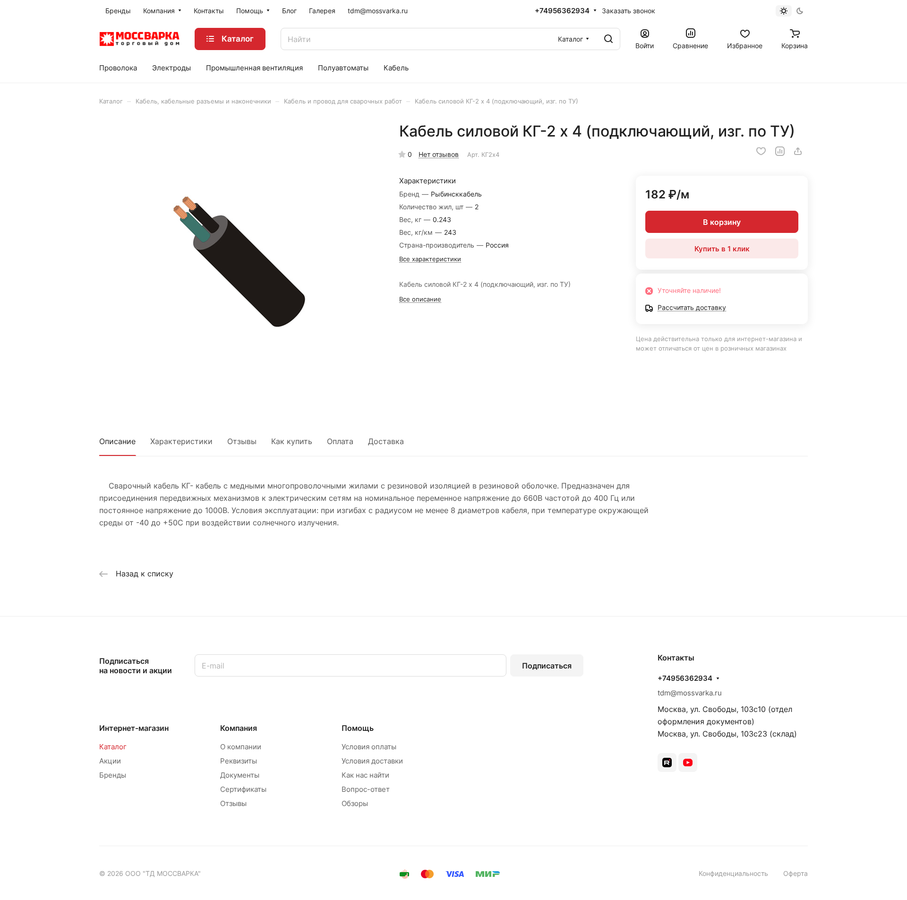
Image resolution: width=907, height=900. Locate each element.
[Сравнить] (780, 151)
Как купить (291, 441)
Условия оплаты (369, 746)
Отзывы (242, 441)
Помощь (358, 728)
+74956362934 (562, 11)
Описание (117, 441)
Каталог (113, 746)
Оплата (340, 441)
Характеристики (181, 441)
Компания (238, 728)
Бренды (112, 775)
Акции (110, 760)
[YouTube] (687, 762)
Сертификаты (243, 789)
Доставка (386, 441)
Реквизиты (238, 760)
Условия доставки (372, 760)
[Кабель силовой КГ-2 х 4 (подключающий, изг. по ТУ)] (239, 262)
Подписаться (547, 665)
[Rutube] (667, 762)
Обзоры (355, 803)
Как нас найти (365, 775)
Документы (239, 775)
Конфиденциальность (733, 873)
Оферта (795, 873)
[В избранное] (761, 151)
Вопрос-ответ (366, 789)
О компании (240, 746)
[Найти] (608, 39)
